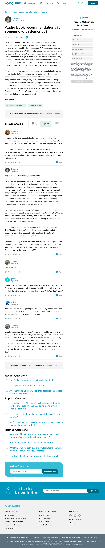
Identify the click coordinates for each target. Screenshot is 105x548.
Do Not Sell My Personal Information (73, 545)
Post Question (50, 471)
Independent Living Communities (15, 518)
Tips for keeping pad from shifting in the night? (31, 380)
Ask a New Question (51, 113)
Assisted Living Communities (14, 522)
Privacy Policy (79, 76)
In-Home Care (78, 33)
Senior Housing (78, 36)
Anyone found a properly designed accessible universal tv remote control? (35, 392)
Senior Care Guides (44, 518)
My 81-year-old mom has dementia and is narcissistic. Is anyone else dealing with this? (36, 424)
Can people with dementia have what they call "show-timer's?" (35, 415)
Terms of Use (48, 545)
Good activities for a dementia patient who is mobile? (34, 456)
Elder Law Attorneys (45, 522)
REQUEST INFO (82, 81)
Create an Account (75, 520)
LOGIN (93, 3)
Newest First (46, 124)
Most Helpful (34, 124)
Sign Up (93, 491)
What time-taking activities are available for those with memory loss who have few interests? (35, 449)
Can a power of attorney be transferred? (28, 385)
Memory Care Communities (13, 525)
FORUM (63, 3)
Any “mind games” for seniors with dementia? (31, 442)
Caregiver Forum (43, 515)
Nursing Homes (10, 528)
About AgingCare (74, 523)
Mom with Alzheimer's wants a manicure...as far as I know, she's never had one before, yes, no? (34, 436)
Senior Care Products (45, 525)
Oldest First (57, 124)
